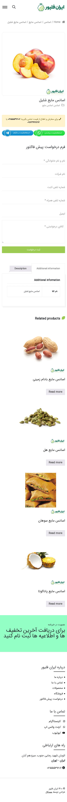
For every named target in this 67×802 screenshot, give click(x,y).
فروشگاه (58, 694)
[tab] (48, 269)
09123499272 (33, 122)
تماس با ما (57, 683)
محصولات (57, 688)
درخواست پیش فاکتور (51, 699)
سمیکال (49, 792)
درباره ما (58, 677)
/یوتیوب (57, 733)
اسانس (47, 22)
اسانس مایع (35, 22)
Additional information (48, 268)
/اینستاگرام (55, 721)
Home (57, 22)
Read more (55, 392)
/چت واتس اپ (53, 727)
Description (21, 268)
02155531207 (14, 119)
